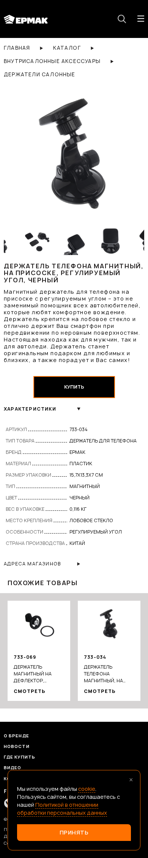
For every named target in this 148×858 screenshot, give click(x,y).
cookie (86, 788)
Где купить (19, 756)
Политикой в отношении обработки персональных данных (62, 808)
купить (74, 387)
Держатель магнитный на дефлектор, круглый (33, 674)
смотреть (30, 691)
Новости (17, 746)
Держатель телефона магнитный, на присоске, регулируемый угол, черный (103, 674)
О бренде (16, 735)
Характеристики (30, 409)
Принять (74, 832)
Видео (13, 767)
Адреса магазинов (32, 563)
